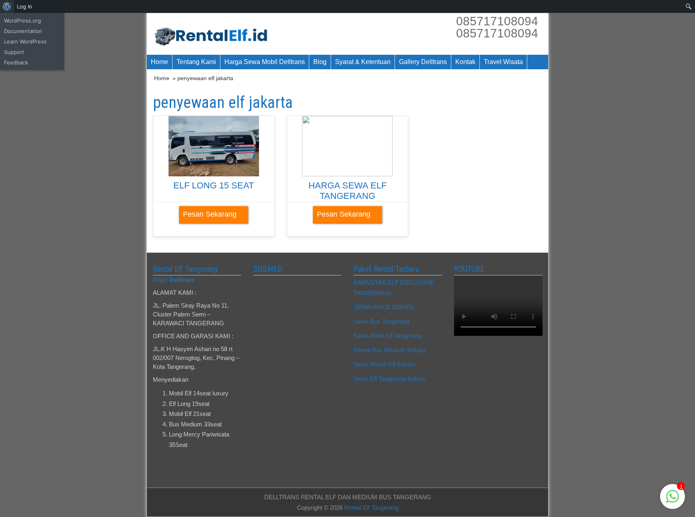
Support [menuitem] (14, 52)
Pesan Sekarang (211, 214)
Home (159, 61)
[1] (672, 500)
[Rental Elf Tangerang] (214, 34)
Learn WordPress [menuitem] (25, 41)
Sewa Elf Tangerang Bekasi (390, 378)
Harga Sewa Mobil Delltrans (264, 61)
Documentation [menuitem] (23, 31)
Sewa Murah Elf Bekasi (384, 364)
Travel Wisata (503, 61)
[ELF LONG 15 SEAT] (214, 145)
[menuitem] (7, 6)
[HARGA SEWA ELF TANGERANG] (347, 145)
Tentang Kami (196, 61)
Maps (174, 279)
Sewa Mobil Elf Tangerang (388, 335)
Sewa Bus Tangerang (381, 321)
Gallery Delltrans (423, 61)
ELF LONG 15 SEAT (213, 185)
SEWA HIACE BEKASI (384, 307)
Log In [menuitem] (24, 6)
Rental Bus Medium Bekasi (389, 350)
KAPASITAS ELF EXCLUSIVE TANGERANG (394, 287)
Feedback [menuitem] (16, 62)
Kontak (465, 61)
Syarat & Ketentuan (363, 61)
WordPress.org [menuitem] (22, 20)
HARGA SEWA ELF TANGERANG (347, 190)
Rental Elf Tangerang (371, 507)
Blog (320, 61)
